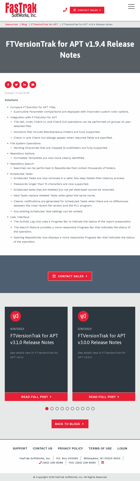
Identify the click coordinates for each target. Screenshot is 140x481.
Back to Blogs (68, 424)
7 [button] (77, 408)
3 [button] (57, 408)
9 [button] (88, 408)
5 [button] (67, 408)
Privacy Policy (70, 448)
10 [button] (93, 408)
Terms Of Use (100, 448)
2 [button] (52, 408)
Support (20, 448)
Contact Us (42, 448)
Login (122, 448)
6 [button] (72, 408)
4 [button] (62, 408)
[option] (36, 354)
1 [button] (47, 408)
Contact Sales (71, 276)
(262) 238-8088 (52, 462)
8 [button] (83, 408)
